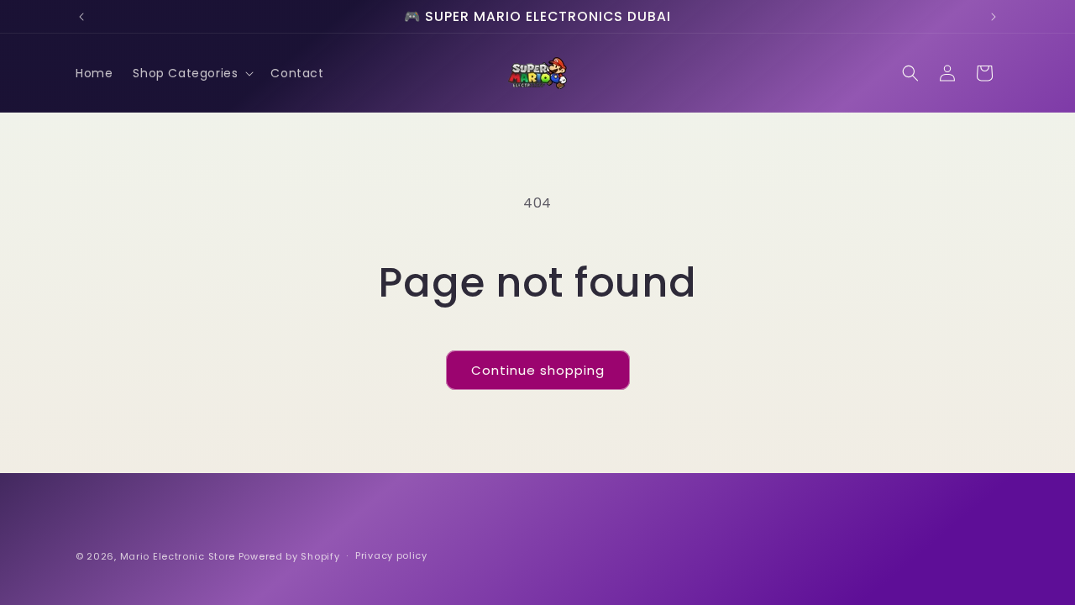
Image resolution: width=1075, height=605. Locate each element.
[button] (191, 73)
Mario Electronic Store (177, 556)
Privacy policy (391, 555)
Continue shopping (538, 370)
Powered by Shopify (289, 556)
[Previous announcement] (81, 17)
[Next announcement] (993, 17)
